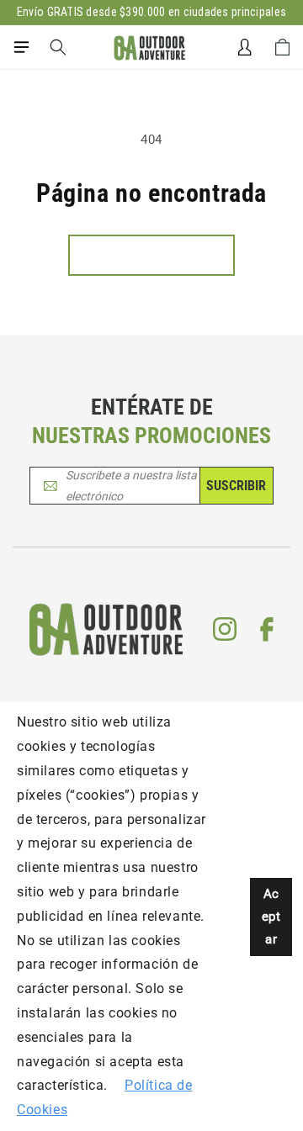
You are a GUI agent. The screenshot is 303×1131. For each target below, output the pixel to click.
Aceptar (271, 916)
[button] (21, 47)
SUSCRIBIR (236, 486)
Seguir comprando (151, 254)
